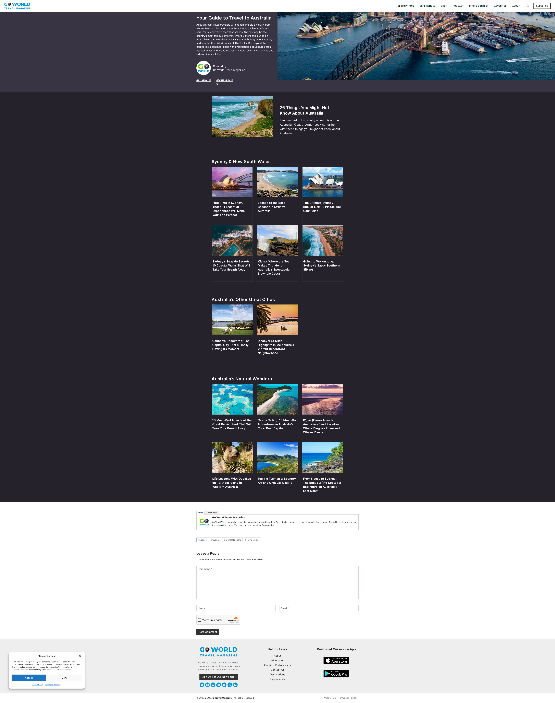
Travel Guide (251, 540)
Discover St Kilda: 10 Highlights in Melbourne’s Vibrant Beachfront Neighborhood (276, 347)
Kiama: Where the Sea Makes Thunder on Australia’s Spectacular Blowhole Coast (274, 267)
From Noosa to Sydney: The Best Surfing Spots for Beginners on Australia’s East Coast (322, 485)
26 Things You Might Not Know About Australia (304, 110)
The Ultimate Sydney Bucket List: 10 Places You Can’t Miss (322, 207)
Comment (205, 569)
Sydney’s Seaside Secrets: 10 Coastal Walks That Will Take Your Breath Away (231, 265)
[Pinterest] (213, 684)
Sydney (215, 540)
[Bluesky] (224, 684)
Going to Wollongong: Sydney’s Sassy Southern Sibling (321, 265)
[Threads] (229, 684)
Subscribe (542, 5)
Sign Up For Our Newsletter (218, 676)
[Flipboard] (235, 684)
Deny (64, 677)
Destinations (277, 674)
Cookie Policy (37, 685)
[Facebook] (202, 684)
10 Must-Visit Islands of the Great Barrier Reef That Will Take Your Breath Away (232, 424)
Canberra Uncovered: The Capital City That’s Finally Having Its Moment (230, 345)
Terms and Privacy (52, 685)
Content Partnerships (277, 665)
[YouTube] (218, 684)
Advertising (277, 660)
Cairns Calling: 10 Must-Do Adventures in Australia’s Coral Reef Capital (277, 424)
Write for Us (330, 698)
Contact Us (277, 669)
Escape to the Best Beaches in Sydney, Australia (272, 207)
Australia (203, 540)
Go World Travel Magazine (228, 517)
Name (202, 608)
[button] (80, 656)
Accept (29, 677)
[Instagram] (207, 684)
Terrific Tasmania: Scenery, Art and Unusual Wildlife (277, 480)
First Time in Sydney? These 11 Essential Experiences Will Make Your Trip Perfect (228, 209)
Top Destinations (232, 540)
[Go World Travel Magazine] (204, 522)
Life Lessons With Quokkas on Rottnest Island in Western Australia (231, 483)
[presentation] (242, 119)
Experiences (277, 679)
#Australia (203, 80)
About (200, 513)
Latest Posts (212, 513)
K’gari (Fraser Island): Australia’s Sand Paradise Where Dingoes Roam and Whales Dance (321, 426)
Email (285, 608)
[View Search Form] (528, 6)
